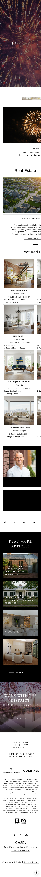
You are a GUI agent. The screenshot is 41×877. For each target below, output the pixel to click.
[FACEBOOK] (14, 835)
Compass (24, 781)
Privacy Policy (31, 862)
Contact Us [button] (20, 719)
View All (20, 672)
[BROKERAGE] (26, 835)
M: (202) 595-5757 (21, 745)
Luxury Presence (20, 850)
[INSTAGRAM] (20, 835)
